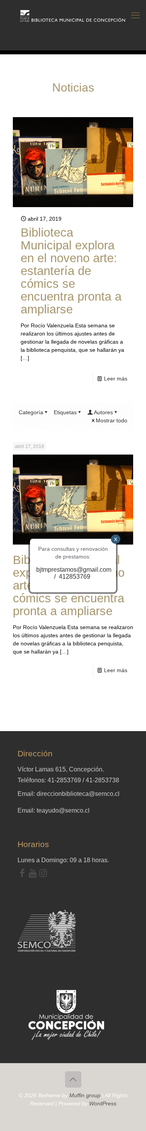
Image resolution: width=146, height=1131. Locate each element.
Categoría (31, 412)
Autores (103, 412)
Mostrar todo (111, 420)
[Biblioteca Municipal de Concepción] (73, 15)
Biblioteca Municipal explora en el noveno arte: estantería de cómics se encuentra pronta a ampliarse (71, 271)
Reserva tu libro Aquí (25, 1109)
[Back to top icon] (73, 1079)
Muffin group (84, 1095)
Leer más (115, 378)
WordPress (102, 1103)
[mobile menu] (135, 15)
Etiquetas (65, 412)
